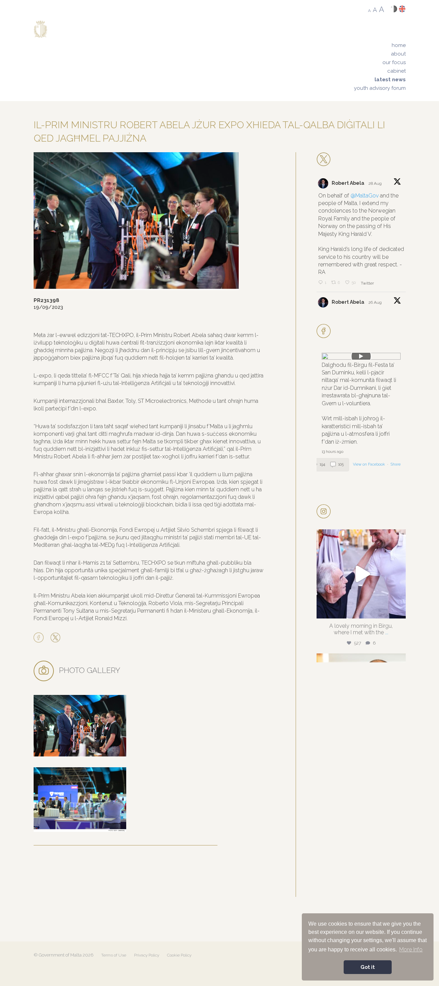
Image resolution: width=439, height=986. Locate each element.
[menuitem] (380, 45)
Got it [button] (367, 967)
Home (399, 45)
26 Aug (375, 302)
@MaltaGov (365, 195)
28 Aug (375, 183)
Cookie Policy (179, 955)
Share (396, 464)
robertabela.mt (360, 536)
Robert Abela (348, 183)
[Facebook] (40, 638)
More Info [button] (411, 949)
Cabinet (396, 71)
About (398, 54)
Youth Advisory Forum (380, 88)
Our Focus (394, 62)
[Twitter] (55, 638)
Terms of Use (113, 955)
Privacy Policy (146, 955)
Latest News (390, 79)
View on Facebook (369, 464)
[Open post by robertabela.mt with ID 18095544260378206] (361, 573)
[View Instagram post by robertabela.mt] (399, 610)
